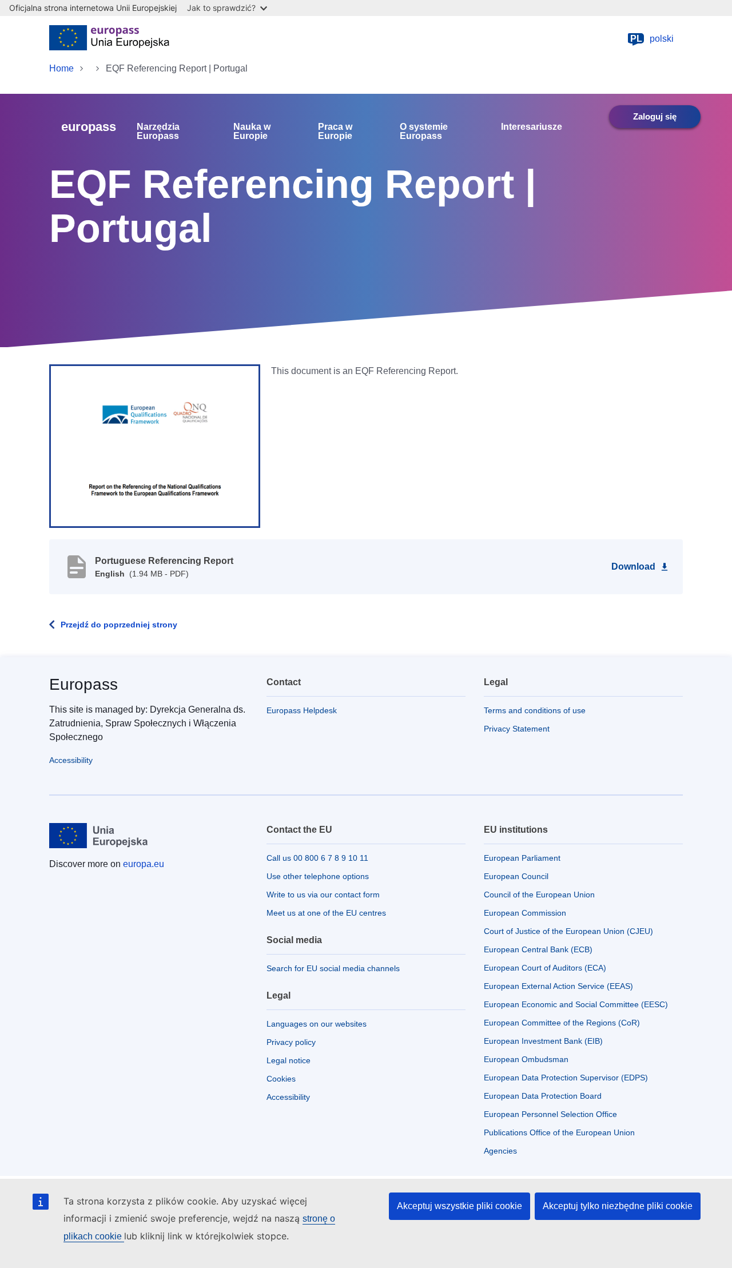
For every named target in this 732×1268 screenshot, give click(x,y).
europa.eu (143, 864)
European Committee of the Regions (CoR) (562, 1022)
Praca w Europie (335, 131)
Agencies (500, 1150)
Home (61, 68)
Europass (83, 684)
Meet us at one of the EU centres (326, 912)
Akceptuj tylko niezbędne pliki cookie (618, 1206)
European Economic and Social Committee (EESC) (576, 1004)
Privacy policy (291, 1042)
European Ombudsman (526, 1059)
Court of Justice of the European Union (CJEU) (568, 931)
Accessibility (71, 760)
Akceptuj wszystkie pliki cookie (459, 1206)
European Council (516, 876)
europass (88, 127)
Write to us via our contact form (323, 894)
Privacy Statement (517, 728)
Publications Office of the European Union (559, 1132)
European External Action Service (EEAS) (558, 986)
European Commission (525, 912)
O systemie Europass (424, 131)
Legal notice (288, 1060)
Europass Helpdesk (301, 710)
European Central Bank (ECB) (538, 949)
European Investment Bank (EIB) (543, 1041)
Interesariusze (531, 127)
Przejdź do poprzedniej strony (119, 624)
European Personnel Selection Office (550, 1114)
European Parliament (522, 857)
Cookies (281, 1078)
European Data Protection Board (543, 1095)
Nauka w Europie (251, 131)
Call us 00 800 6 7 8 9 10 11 (317, 857)
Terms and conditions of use (535, 710)
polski (652, 38)
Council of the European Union (539, 894)
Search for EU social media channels (333, 968)
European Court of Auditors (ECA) (545, 967)
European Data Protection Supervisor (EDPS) (566, 1077)
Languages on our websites (316, 1023)
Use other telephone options (317, 876)
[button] (154, 445)
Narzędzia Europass (158, 131)
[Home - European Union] (109, 39)
